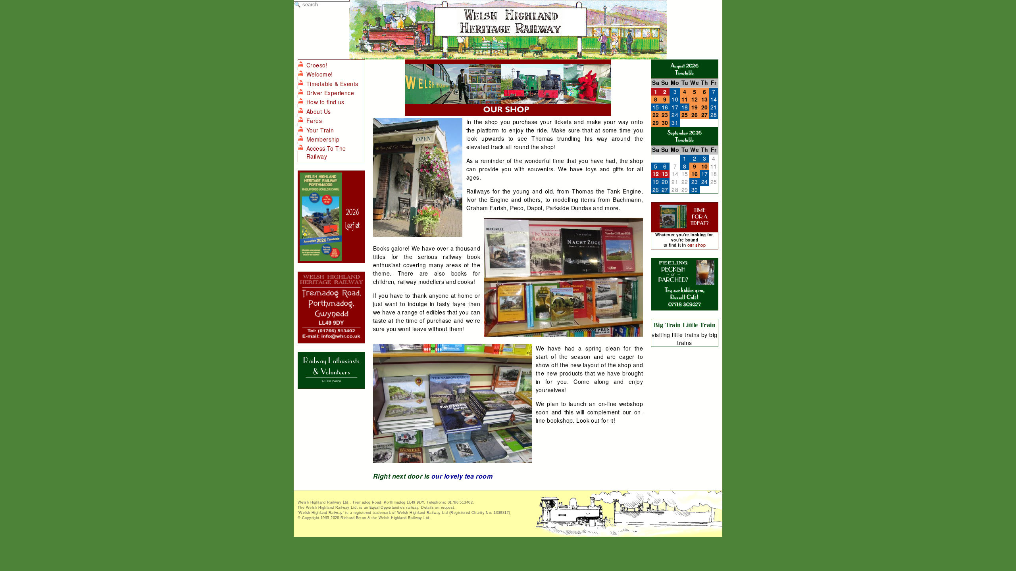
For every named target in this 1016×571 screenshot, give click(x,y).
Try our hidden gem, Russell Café (684, 293)
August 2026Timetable (685, 69)
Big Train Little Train (685, 325)
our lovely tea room (462, 476)
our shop (696, 245)
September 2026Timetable (685, 136)
